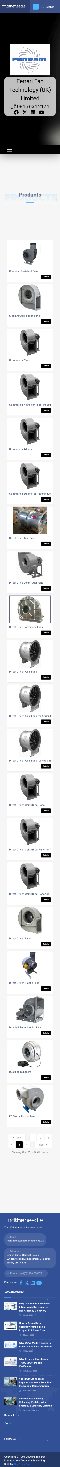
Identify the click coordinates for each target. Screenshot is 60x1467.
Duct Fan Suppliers (20, 1071)
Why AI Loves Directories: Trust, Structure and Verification (33, 1363)
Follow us (10, 1438)
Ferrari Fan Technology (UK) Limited (30, 90)
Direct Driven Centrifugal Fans (27, 805)
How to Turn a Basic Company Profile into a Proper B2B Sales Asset (32, 1327)
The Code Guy (22, 1464)
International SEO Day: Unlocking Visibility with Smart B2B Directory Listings (35, 1402)
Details (46, 277)
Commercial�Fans (20, 449)
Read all (9, 1415)
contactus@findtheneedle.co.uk (25, 1240)
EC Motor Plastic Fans (22, 1116)
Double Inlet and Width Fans (25, 1027)
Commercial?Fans (20, 360)
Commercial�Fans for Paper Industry (31, 493)
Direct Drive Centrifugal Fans (26, 582)
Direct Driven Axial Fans (23, 671)
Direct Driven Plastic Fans (24, 982)
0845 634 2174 (32, 106)
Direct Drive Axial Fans (22, 538)
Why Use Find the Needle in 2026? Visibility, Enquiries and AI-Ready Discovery (34, 1307)
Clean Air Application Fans (24, 315)
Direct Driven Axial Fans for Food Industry (33, 760)
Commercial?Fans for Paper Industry (30, 404)
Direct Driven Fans (20, 938)
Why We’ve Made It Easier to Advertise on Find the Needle (35, 1345)
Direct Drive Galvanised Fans (26, 627)
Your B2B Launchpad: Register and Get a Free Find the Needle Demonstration (35, 1382)
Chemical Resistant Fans (23, 271)
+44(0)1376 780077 (31, 1273)
